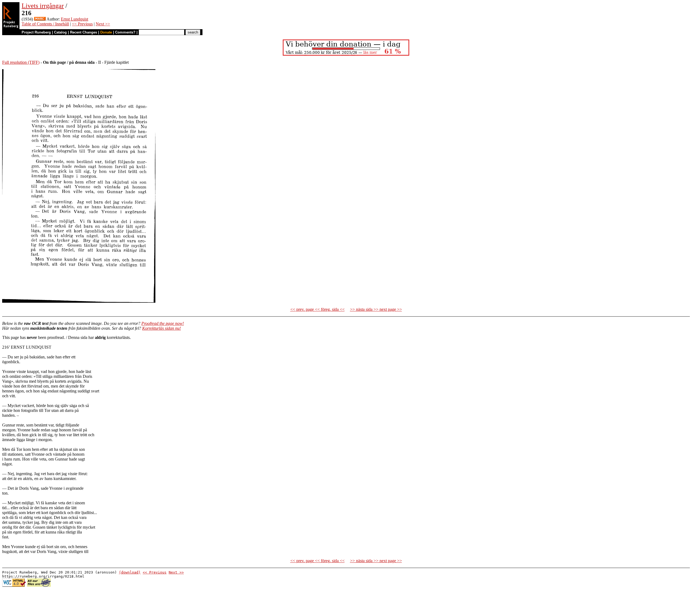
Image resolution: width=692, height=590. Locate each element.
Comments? (125, 32)
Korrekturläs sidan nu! (161, 328)
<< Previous (82, 24)
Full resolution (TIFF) (20, 62)
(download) (130, 572)
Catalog (60, 32)
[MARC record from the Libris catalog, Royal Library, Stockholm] (40, 19)
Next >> (103, 24)
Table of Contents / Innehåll (45, 24)
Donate (106, 32)
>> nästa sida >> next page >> (376, 309)
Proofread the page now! (162, 323)
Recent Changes (83, 32)
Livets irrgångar (43, 5)
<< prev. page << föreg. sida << (317, 309)
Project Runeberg (36, 32)
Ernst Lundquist (74, 19)
